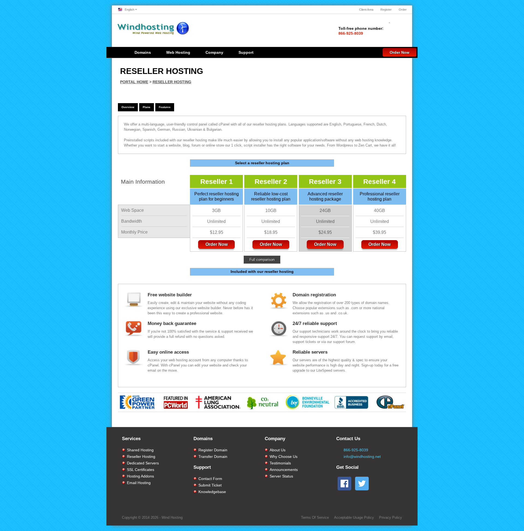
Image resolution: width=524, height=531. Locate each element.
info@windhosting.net (362, 456)
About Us (277, 450)
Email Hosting (139, 483)
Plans (146, 107)
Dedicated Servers (143, 463)
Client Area (366, 9)
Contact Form (210, 478)
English (129, 9)
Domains (143, 52)
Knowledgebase (212, 492)
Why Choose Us (283, 456)
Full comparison (262, 260)
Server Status (281, 476)
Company (214, 52)
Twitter (380, 421)
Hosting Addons (140, 476)
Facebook (313, 421)
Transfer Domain (212, 456)
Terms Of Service (315, 517)
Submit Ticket (210, 485)
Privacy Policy (390, 517)
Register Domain (212, 450)
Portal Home (134, 82)
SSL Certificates (140, 469)
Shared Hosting (140, 450)
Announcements (284, 469)
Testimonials (280, 463)
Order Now (399, 52)
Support (246, 52)
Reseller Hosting (172, 82)
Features (165, 107)
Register (386, 9)
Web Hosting (178, 52)
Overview (127, 107)
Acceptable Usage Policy (354, 517)
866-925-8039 (356, 450)
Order (403, 9)
